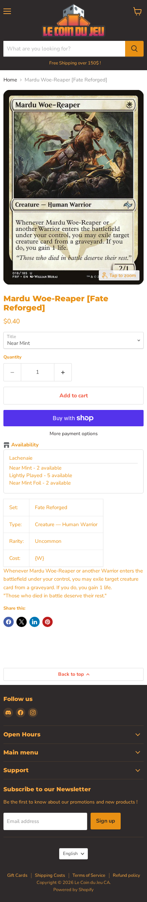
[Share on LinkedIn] (34, 622)
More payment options (74, 434)
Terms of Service (88, 875)
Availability (25, 445)
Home (10, 80)
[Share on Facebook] (8, 622)
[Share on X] (21, 622)
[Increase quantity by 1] (63, 372)
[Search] (134, 49)
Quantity (12, 357)
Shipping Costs (50, 875)
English (70, 854)
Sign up (105, 821)
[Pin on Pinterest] (47, 622)
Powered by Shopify (73, 890)
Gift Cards (17, 875)
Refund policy (126, 875)
